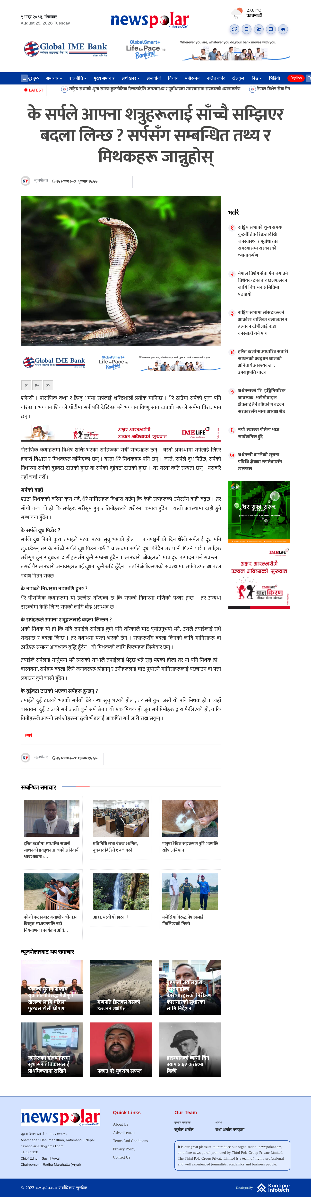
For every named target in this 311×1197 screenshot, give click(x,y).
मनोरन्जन (192, 78)
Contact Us (121, 1157)
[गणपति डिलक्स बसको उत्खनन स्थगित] (121, 987)
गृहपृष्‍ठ (33, 78)
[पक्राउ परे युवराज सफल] (121, 1049)
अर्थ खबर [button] (129, 78)
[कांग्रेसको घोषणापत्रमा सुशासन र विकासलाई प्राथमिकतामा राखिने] (52, 1049)
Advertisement (124, 1132)
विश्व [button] (255, 78)
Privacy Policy (124, 1149)
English (296, 78)
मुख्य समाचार (104, 78)
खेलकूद (238, 78)
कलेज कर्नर (216, 78)
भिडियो (274, 78)
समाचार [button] (52, 78)
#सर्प (28, 735)
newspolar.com (46, 1187)
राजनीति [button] (76, 78)
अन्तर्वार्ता (154, 78)
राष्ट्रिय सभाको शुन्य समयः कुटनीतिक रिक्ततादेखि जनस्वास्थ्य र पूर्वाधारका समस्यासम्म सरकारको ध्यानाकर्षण (108, 89)
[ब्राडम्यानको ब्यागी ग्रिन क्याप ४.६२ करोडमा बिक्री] (190, 1049)
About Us (120, 1124)
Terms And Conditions (130, 1141)
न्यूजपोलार (41, 181)
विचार (173, 78)
